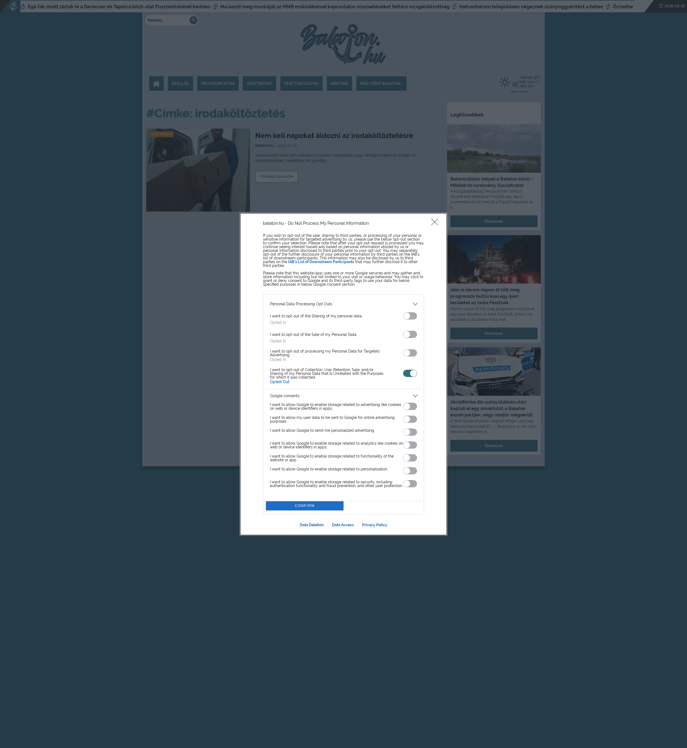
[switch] (410, 315)
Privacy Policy (374, 525)
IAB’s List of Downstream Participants (321, 262)
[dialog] (343, 374)
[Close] (436, 224)
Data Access (343, 525)
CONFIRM (305, 506)
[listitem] (343, 304)
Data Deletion (312, 525)
